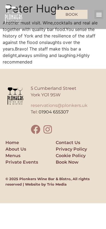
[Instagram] (47, 129)
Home (12, 142)
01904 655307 (53, 111)
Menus (12, 155)
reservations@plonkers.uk (59, 105)
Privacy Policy (71, 149)
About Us (15, 149)
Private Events (21, 162)
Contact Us (68, 142)
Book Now (67, 162)
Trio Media (57, 184)
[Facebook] (35, 129)
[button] (98, 14)
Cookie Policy (71, 155)
